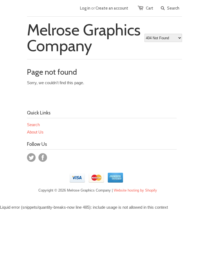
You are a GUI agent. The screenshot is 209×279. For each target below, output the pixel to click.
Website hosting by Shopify (135, 190)
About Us (35, 132)
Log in (85, 8)
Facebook (42, 157)
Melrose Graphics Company (84, 38)
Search (33, 124)
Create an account (112, 8)
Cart (149, 8)
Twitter (31, 157)
